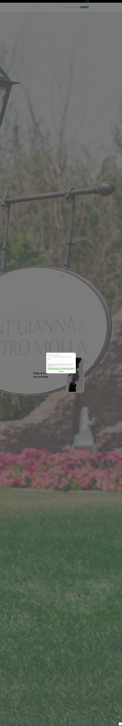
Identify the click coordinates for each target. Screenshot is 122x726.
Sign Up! (61, 368)
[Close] (74, 353)
